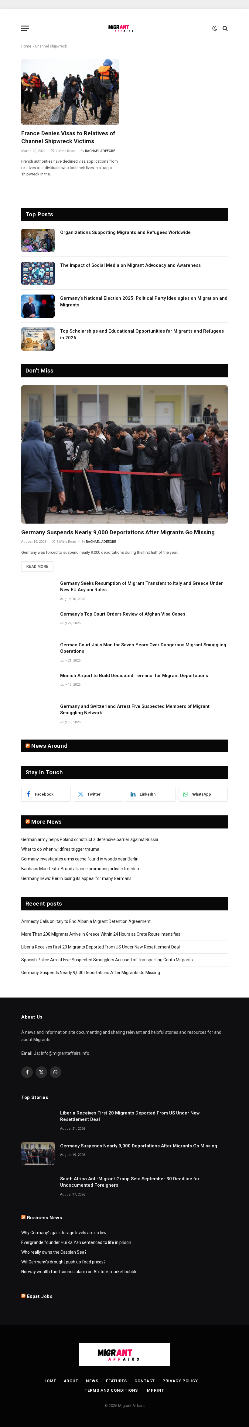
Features (116, 1381)
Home (26, 46)
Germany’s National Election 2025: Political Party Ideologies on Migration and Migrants (143, 301)
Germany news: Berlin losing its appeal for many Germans (76, 878)
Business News (44, 1217)
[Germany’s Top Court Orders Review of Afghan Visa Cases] (38, 622)
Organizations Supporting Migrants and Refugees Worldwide (125, 232)
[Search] (224, 28)
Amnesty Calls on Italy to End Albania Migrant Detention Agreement (86, 921)
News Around (49, 745)
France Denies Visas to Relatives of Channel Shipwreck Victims (68, 137)
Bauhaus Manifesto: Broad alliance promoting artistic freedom (81, 868)
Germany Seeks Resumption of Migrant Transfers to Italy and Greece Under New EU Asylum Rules (141, 586)
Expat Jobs (40, 1296)
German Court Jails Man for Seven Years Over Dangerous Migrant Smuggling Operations (143, 648)
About (71, 1381)
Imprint (154, 1390)
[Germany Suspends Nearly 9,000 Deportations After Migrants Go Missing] (124, 454)
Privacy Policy (180, 1381)
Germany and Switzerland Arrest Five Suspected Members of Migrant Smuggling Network (135, 709)
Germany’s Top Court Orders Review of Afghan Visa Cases (122, 614)
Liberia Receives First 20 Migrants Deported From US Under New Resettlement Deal (100, 947)
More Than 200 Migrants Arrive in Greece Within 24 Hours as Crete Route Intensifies (100, 934)
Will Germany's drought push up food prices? (63, 1261)
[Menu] (25, 28)
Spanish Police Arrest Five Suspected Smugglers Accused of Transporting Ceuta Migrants (107, 959)
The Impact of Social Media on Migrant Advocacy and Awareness (130, 265)
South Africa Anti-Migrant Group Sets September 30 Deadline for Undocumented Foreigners (130, 1182)
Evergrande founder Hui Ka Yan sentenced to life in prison (76, 1242)
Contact (145, 1381)
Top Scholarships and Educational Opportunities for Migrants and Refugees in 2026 (142, 334)
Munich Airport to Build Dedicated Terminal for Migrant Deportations (134, 675)
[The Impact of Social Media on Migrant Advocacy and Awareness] (38, 273)
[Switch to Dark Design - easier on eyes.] (215, 28)
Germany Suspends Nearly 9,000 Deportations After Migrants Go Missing (118, 532)
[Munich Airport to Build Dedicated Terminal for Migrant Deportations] (38, 683)
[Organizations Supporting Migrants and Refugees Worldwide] (38, 240)
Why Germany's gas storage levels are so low (64, 1232)
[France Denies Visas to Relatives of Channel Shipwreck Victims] (70, 92)
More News (46, 821)
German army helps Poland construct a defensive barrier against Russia (89, 839)
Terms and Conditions (111, 1390)
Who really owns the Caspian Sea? (54, 1252)
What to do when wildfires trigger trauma (60, 849)
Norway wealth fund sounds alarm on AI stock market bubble (79, 1271)
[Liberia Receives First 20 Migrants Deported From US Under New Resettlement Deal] (38, 1120)
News (92, 1381)
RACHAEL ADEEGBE (100, 151)
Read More (37, 566)
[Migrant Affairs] (124, 28)
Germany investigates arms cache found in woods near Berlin (79, 859)
